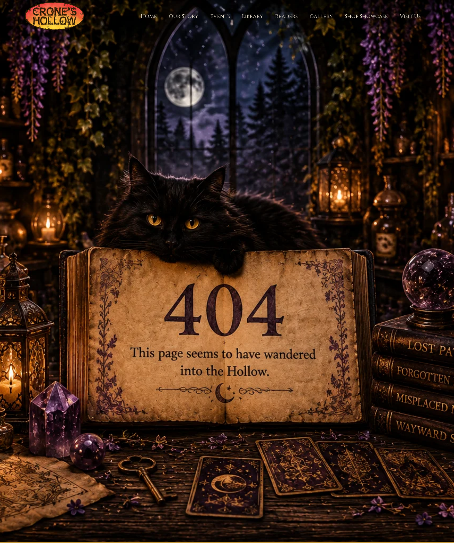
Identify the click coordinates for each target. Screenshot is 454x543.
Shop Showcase (366, 16)
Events (220, 16)
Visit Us (410, 16)
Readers (286, 16)
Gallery (321, 16)
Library (252, 16)
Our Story (183, 16)
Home (149, 16)
